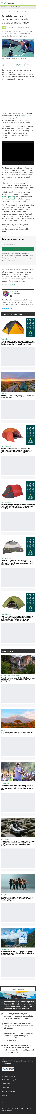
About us (4, 1099)
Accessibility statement (9, 1091)
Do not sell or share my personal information (15, 1103)
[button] (2, 2)
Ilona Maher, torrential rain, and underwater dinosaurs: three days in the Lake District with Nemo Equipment (19, 1016)
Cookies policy (6, 1087)
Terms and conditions (8, 1076)
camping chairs (26, 116)
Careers (4, 1095)
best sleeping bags (8, 197)
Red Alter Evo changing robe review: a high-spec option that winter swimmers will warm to (18, 1026)
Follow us (21, 65)
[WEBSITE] (11, 296)
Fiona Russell (13, 27)
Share (6, 65)
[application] (18, 152)
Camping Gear (13, 11)
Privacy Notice (24, 255)
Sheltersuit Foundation (10, 199)
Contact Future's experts (9, 1080)
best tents (29, 72)
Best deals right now (17, 7)
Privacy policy (6, 1083)
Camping (4, 11)
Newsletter (30, 65)
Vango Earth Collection (13, 285)
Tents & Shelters (23, 11)
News (4, 27)
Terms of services (22, 253)
